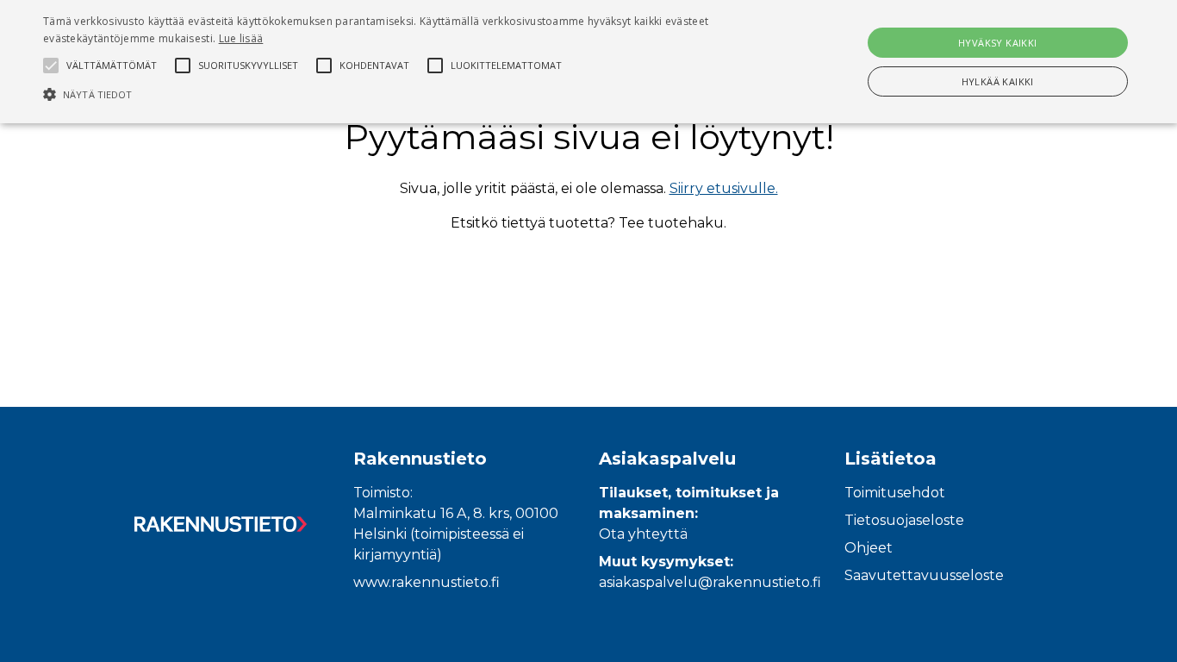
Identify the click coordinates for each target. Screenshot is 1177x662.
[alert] (588, 61)
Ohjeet (868, 548)
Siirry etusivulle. (723, 188)
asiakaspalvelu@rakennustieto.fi (710, 582)
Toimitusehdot (894, 492)
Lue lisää (241, 38)
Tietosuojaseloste (904, 520)
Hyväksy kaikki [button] (997, 42)
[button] (397, 94)
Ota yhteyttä (643, 534)
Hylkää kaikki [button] (998, 81)
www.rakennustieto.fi (426, 582)
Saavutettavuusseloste (924, 575)
